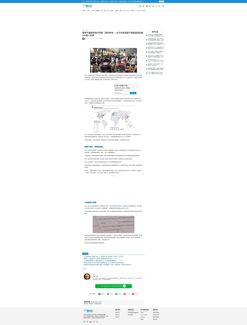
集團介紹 (117, 312)
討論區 (116, 10)
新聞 (84, 10)
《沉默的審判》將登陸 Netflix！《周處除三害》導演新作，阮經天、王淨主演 (103, 256)
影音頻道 (128, 293)
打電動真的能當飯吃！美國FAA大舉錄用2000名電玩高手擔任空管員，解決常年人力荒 (156, 40)
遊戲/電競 (97, 10)
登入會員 (95, 302)
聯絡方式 (117, 317)
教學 (105, 10)
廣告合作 (117, 314)
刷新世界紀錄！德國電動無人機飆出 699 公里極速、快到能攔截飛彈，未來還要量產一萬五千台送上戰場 (155, 36)
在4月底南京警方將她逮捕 (115, 206)
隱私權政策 (139, 1)
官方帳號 (111, 293)
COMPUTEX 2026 (141, 10)
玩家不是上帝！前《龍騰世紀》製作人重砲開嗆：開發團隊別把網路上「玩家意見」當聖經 (155, 57)
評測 (102, 10)
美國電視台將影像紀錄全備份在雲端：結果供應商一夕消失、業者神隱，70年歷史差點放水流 (107, 264)
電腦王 (142, 319)
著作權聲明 (130, 314)
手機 (93, 10)
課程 (121, 10)
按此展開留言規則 (98, 303)
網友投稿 (155, 319)
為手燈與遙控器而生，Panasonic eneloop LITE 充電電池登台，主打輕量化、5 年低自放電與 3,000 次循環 (156, 61)
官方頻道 (119, 293)
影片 (109, 10)
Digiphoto (143, 317)
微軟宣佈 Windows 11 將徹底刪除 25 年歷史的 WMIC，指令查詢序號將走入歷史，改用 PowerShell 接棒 (156, 48)
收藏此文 (101, 38)
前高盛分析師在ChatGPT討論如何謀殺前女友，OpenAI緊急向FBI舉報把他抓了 (104, 262)
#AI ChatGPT (126, 10)
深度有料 (132, 10)
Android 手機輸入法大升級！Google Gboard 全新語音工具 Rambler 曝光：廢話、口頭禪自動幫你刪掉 (155, 73)
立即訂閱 (133, 93)
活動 (112, 10)
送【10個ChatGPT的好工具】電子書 (111, 286)
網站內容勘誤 (156, 312)
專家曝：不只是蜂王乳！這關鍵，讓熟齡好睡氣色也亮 (97, 258)
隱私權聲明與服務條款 (133, 312)
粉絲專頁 (103, 293)
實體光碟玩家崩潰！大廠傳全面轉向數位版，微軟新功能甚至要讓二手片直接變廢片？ (155, 69)
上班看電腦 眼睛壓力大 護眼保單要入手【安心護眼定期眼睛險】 (100, 260)
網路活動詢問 (156, 317)
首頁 (83, 30)
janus (86, 38)
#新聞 (84, 268)
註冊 (163, 6)
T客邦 (142, 312)
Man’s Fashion (144, 314)
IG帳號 (136, 293)
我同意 (161, 1)
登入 (160, 6)
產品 (88, 10)
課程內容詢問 (156, 314)
